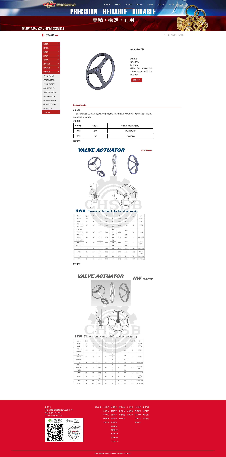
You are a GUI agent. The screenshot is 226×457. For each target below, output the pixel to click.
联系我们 (172, 4)
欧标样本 (138, 415)
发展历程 (106, 422)
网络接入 (138, 422)
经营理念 (106, 419)
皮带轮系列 (46, 64)
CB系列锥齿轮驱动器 (49, 96)
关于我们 (118, 4)
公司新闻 (122, 415)
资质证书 (130, 415)
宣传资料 (138, 411)
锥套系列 (45, 52)
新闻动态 (139, 4)
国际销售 (146, 415)
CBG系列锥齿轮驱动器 (49, 92)
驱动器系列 (46, 72)
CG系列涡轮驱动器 (48, 76)
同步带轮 (45, 48)
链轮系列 (45, 44)
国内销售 (146, 419)
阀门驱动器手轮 (47, 108)
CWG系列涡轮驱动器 (49, 84)
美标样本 (138, 419)
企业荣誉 (150, 4)
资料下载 (161, 4)
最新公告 (122, 411)
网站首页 (107, 4)
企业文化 (106, 415)
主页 (167, 35)
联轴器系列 (46, 68)
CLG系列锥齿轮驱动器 (49, 100)
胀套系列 (45, 56)
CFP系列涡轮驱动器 (49, 80)
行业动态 (122, 419)
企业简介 (106, 411)
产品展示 (128, 4)
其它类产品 (46, 112)
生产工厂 (146, 411)
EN (182, 4)
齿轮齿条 (45, 60)
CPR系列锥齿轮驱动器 (49, 104)
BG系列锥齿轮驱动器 (49, 88)
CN (180, 4)
